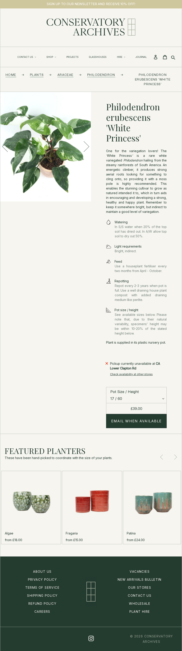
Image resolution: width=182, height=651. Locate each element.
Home (11, 75)
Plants (37, 75)
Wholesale (139, 603)
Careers (42, 611)
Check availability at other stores (131, 374)
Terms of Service (42, 587)
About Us (42, 571)
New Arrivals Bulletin (139, 579)
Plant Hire (139, 611)
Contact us (139, 595)
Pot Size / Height (124, 391)
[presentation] (5, 146)
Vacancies (140, 571)
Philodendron (101, 75)
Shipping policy (42, 595)
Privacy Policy (42, 579)
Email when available (136, 421)
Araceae (65, 75)
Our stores (139, 587)
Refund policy (42, 603)
